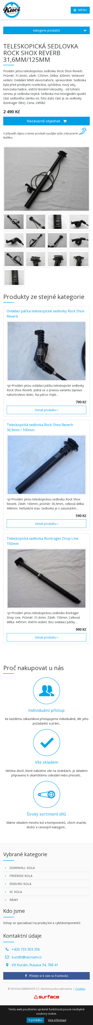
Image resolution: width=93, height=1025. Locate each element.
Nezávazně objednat (44, 121)
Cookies (80, 989)
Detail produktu (46, 410)
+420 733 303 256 (26, 949)
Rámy (14, 900)
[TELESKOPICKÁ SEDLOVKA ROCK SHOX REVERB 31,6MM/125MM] (46, 179)
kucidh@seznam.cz (27, 957)
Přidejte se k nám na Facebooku (48, 975)
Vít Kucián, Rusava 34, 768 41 (35, 965)
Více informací (57, 1020)
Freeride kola (21, 876)
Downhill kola (22, 868)
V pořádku (35, 1020)
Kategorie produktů (46, 30)
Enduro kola (20, 884)
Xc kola (16, 892)
